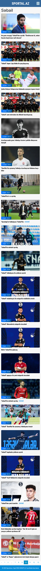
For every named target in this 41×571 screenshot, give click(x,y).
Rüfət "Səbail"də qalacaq (9, 350)
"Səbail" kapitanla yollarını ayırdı (12, 452)
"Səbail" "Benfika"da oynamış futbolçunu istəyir (17, 427)
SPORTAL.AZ (20, 3)
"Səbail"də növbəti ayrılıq (9, 247)
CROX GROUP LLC (21, 568)
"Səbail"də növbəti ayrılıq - (12, 401)
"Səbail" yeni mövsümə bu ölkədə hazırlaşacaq (16, 115)
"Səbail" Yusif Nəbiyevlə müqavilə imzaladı (15, 478)
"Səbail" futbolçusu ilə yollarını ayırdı (13, 273)
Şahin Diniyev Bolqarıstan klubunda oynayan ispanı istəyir (20, 89)
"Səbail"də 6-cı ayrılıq (8, 196)
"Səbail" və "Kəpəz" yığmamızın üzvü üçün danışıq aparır (20, 557)
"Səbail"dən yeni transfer (12, 503)
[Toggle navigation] (38, 3)
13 (38, 562)
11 (30, 562)
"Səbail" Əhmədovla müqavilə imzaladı (14, 324)
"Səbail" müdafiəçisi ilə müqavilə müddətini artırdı (17, 299)
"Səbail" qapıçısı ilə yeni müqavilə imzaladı (15, 375)
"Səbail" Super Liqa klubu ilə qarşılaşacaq (15, 63)
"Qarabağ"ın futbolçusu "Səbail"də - (15, 222)
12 (34, 562)
